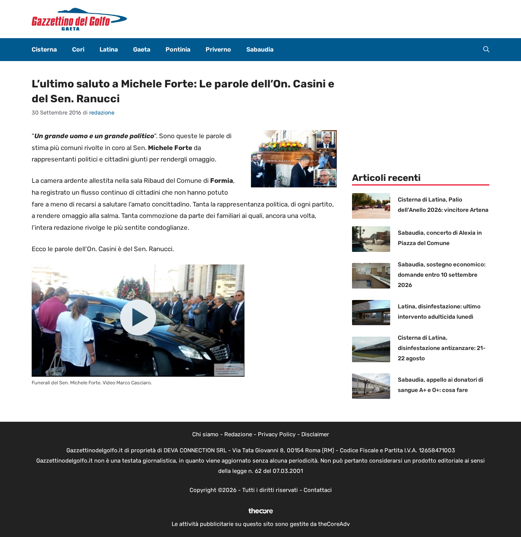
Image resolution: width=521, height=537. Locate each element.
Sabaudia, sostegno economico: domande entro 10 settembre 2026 (442, 275)
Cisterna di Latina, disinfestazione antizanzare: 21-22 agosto (442, 348)
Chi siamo (205, 434)
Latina (109, 49)
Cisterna (44, 49)
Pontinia (178, 49)
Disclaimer (315, 434)
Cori (78, 49)
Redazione (238, 434)
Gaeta (141, 49)
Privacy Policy (277, 434)
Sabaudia (259, 49)
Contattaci (318, 490)
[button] (486, 49)
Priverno (218, 49)
